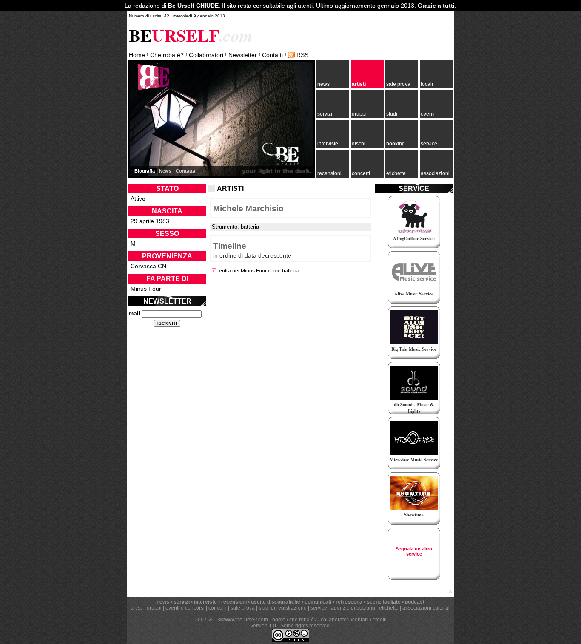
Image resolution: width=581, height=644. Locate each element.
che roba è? (303, 620)
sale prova (398, 84)
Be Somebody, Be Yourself (152, 84)
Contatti (272, 55)
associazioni (435, 173)
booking (395, 144)
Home (137, 55)
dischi (358, 144)
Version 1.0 (263, 626)
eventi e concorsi (185, 608)
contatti (360, 620)
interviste (327, 144)
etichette (396, 173)
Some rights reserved (305, 626)
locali (427, 84)
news (323, 84)
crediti (380, 620)
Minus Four (146, 289)
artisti (359, 84)
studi (391, 114)
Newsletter (242, 55)
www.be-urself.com (246, 620)
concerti (361, 173)
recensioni (329, 173)
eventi (428, 114)
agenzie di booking (353, 608)
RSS (302, 55)
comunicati (318, 602)
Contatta (185, 170)
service (429, 144)
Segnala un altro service (414, 551)
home (278, 620)
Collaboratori (206, 55)
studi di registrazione (283, 608)
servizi (324, 114)
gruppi (359, 114)
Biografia (144, 170)
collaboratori (335, 620)
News (165, 170)
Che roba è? (167, 55)
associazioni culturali (426, 608)
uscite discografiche (275, 602)
